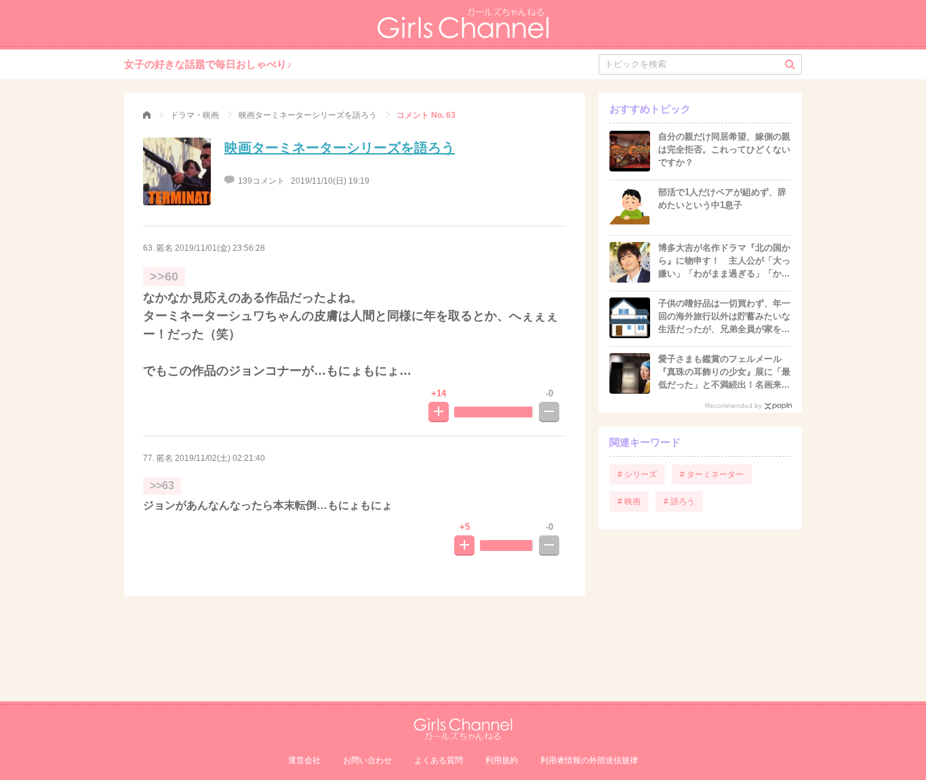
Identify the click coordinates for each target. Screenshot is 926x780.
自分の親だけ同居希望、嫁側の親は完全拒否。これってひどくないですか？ (724, 149)
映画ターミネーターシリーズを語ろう (339, 147)
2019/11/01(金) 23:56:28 (220, 248)
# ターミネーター (712, 474)
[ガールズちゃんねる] (146, 115)
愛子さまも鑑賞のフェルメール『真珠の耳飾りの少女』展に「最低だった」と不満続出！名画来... (724, 372)
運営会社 (304, 760)
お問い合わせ (367, 760)
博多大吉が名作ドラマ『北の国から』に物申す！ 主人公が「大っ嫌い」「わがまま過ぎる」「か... (724, 261)
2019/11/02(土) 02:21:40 (220, 458)
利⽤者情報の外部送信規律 (589, 760)
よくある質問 (438, 760)
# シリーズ (637, 474)
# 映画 (629, 501)
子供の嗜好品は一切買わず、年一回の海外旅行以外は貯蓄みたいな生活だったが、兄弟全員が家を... (724, 316)
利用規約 (501, 760)
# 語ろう (679, 501)
